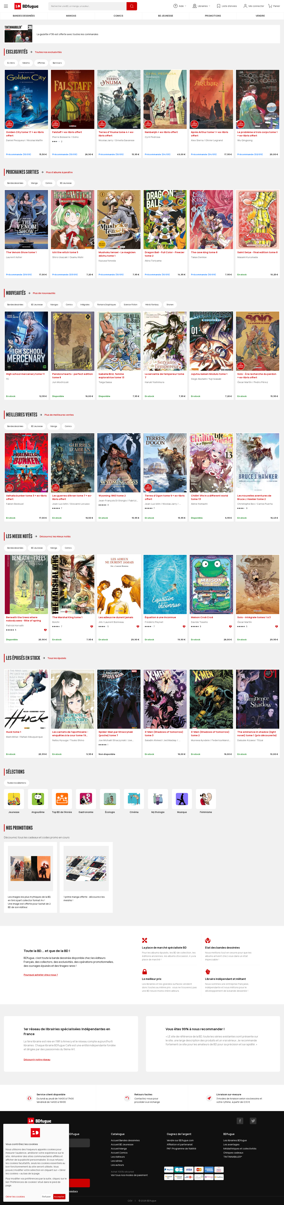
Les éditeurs (118, 1156)
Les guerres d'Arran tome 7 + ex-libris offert (72, 497)
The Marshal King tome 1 (67, 617)
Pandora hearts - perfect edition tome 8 (72, 375)
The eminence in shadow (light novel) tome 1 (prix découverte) (257, 733)
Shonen (170, 304)
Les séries (116, 1160)
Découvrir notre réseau (37, 1059)
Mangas (71, 15)
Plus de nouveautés (44, 293)
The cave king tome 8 (204, 252)
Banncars (57, 62)
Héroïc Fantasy (152, 304)
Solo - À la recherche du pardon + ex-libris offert (256, 375)
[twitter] (253, 1121)
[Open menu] (6, 6)
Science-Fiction (130, 304)
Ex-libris (11, 62)
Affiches (41, 62)
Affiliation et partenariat (180, 1144)
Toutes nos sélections (16, 782)
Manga (34, 183)
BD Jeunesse (165, 15)
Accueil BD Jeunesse (122, 1144)
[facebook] (240, 1121)
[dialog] (36, 1163)
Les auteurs (117, 1164)
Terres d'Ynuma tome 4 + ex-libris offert (116, 133)
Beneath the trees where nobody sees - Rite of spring (23, 619)
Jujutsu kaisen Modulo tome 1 (209, 374)
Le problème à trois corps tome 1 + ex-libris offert (257, 133)
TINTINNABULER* (232, 1156)
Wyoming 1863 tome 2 (112, 495)
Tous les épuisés (56, 658)
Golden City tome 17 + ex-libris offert (25, 133)
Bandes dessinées (24, 15)
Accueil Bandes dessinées (125, 1140)
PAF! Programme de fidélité (181, 1148)
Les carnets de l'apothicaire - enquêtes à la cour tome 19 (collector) (70, 735)
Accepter (59, 1196)
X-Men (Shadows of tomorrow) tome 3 (164, 733)
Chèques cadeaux (233, 1152)
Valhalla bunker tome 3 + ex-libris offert (26, 497)
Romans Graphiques (106, 304)
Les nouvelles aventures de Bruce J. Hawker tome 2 (254, 497)
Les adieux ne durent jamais (116, 617)
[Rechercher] (132, 6)
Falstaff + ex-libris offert (67, 132)
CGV (130, 1200)
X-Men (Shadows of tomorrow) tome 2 (210, 733)
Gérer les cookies (15, 1196)
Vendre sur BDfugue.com (180, 1140)
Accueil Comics (119, 1152)
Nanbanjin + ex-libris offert (161, 132)
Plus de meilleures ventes (59, 414)
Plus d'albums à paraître (59, 172)
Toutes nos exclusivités (48, 52)
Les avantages (231, 1144)
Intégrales (84, 304)
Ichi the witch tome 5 (65, 252)
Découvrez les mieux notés (55, 536)
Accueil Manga (119, 1148)
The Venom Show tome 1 (21, 252)
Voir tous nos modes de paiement (129, 1175)
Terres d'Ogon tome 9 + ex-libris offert (165, 497)
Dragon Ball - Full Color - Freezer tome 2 (164, 254)
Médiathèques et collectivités (239, 1148)
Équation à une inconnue (160, 617)
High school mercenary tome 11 (25, 374)
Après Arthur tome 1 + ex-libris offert (209, 133)
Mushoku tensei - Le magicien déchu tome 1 (117, 254)
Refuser (46, 1196)
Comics (118, 15)
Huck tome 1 (13, 732)
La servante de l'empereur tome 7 (164, 375)
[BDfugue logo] (26, 6)
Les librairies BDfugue (235, 1140)
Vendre (260, 15)
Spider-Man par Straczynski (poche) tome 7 (116, 733)
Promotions (213, 15)
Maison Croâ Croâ (202, 617)
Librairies (203, 6)
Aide (181, 6)
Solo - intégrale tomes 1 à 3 (254, 617)
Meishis (26, 62)
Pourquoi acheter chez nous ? (41, 974)
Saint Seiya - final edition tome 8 (257, 252)
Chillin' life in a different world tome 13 (209, 497)
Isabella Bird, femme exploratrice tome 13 (111, 375)
